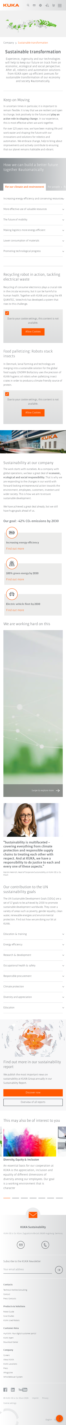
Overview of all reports (33, 1102)
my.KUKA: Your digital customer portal (19, 1333)
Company (8, 43)
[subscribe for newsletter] (59, 1270)
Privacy (45, 1398)
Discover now (33, 1092)
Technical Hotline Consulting (15, 1290)
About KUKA (8, 1360)
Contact (6, 1294)
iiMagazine (8, 1373)
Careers (6, 1355)
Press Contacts (9, 1299)
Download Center (10, 1342)
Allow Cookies (33, 331)
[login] (47, 5)
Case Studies (8, 1316)
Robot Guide (8, 1312)
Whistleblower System (13, 1377)
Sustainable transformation (33, 43)
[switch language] (40, 5)
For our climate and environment (24, 187)
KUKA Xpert (8, 1338)
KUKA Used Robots (11, 1320)
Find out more (15, 548)
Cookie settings (9, 1403)
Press (5, 1368)
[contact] (34, 5)
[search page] (28, 5)
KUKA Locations (10, 1364)
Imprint (35, 1398)
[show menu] (60, 5)
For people (54, 187)
